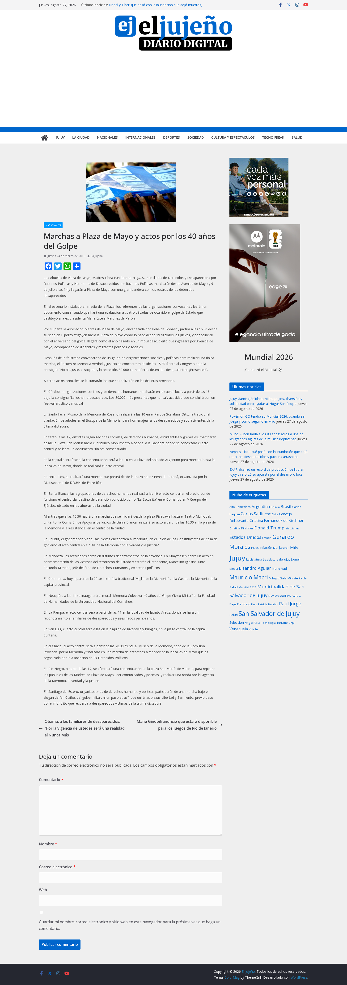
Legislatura (254, 559)
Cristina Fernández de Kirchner (277, 520)
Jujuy (60, 137)
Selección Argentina (244, 622)
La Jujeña (97, 256)
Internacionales (140, 137)
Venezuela (238, 629)
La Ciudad (80, 137)
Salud (297, 137)
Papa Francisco (239, 604)
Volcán (253, 629)
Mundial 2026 (247, 587)
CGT (268, 514)
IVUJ (275, 547)
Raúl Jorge (290, 603)
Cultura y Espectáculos (233, 137)
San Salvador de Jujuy (269, 613)
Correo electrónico (57, 866)
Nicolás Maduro (279, 596)
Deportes (171, 137)
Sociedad (195, 137)
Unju (292, 622)
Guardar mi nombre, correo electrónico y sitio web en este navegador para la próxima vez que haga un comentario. (129, 925)
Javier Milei (289, 547)
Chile (274, 514)
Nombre (48, 844)
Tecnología (268, 622)
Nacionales (107, 137)
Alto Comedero (240, 507)
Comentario (51, 779)
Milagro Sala (278, 578)
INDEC (255, 547)
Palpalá (296, 596)
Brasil (286, 506)
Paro (254, 604)
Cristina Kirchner (241, 528)
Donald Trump (269, 528)
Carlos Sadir (252, 513)
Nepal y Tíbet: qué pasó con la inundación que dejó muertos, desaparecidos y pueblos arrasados (155, 7)
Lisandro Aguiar (255, 568)
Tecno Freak (273, 137)
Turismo (282, 623)
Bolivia (275, 507)
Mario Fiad (279, 568)
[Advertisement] (173, 92)
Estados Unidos (245, 537)
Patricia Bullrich (268, 604)
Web (43, 889)
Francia (266, 538)
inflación (266, 547)
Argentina (261, 506)
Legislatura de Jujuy (276, 559)
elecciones (292, 528)
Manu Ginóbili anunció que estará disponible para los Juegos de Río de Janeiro (177, 725)
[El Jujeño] (44, 137)
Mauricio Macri (248, 577)
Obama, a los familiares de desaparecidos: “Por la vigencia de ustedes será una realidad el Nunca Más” (85, 728)
